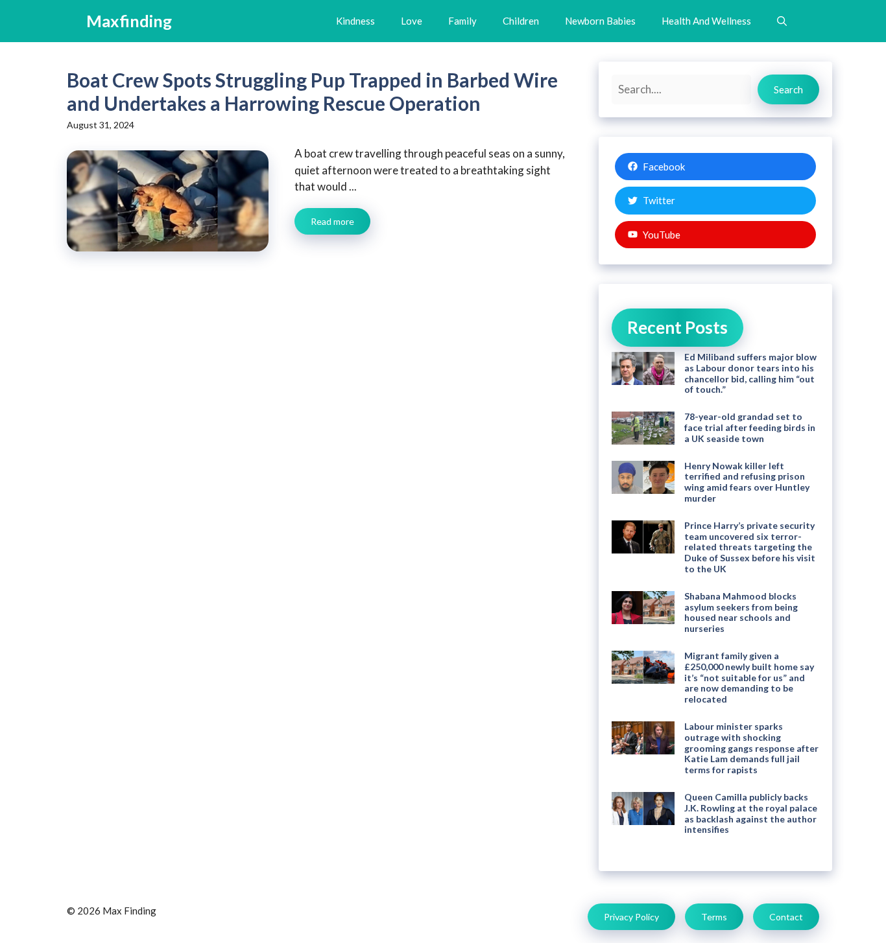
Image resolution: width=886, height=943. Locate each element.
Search (788, 89)
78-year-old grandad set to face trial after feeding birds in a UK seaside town (749, 427)
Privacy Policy (631, 916)
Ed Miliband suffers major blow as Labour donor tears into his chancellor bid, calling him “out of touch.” (750, 373)
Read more (332, 221)
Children (521, 21)
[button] (782, 21)
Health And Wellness (706, 21)
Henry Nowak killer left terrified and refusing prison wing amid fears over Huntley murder (746, 482)
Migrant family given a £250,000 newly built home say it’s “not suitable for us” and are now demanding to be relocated (749, 677)
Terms (714, 916)
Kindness (355, 21)
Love (411, 21)
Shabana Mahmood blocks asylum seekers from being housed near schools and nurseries (741, 612)
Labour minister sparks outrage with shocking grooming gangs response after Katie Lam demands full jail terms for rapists (751, 748)
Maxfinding (129, 20)
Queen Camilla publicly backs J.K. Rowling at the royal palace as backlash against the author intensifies (750, 813)
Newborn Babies (600, 21)
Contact (786, 916)
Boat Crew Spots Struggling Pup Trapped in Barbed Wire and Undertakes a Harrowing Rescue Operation (312, 91)
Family (462, 21)
